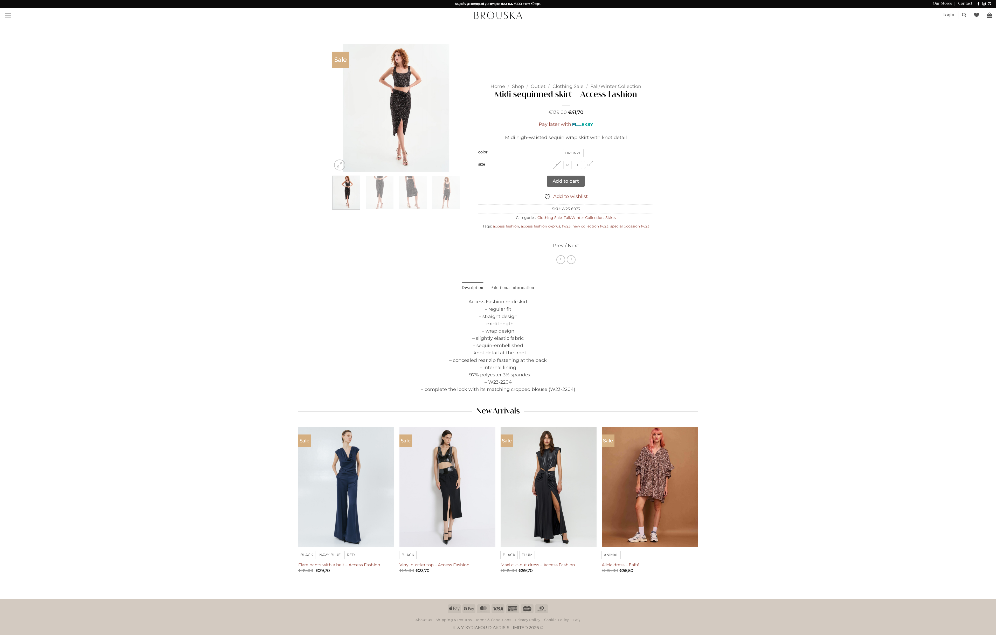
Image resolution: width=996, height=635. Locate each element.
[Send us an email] (989, 4)
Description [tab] (472, 288)
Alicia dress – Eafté (621, 564)
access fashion (506, 226)
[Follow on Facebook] (978, 4)
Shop (518, 86)
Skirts (610, 217)
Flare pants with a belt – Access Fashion (339, 564)
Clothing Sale (568, 86)
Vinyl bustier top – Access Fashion (434, 564)
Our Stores (942, 3)
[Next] (451, 108)
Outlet (538, 86)
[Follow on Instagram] (984, 4)
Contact (965, 3)
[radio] (573, 153)
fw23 (566, 226)
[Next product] (560, 259)
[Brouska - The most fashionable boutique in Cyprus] (498, 15)
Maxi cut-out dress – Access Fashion (538, 564)
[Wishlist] (976, 15)
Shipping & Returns (454, 620)
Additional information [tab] (512, 288)
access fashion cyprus (540, 226)
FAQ (576, 620)
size (481, 164)
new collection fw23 (590, 226)
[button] (8, 15)
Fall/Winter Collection (615, 86)
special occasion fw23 (629, 226)
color (483, 152)
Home (497, 86)
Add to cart (566, 181)
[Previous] (341, 108)
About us (424, 620)
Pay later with (555, 124)
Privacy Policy (527, 620)
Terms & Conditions (493, 620)
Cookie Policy (556, 620)
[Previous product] (571, 259)
